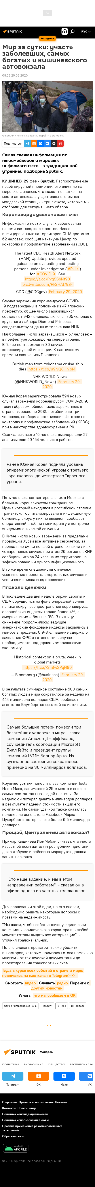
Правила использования (36, 1102)
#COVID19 (46, 273)
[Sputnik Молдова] (13, 33)
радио (62, 983)
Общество (56, 1064)
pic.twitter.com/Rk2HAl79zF (47, 284)
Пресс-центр (26, 1108)
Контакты (9, 1108)
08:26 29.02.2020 (15, 75)
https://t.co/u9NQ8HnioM (51, 369)
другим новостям (61, 985)
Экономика (34, 1064)
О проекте (9, 1102)
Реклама (61, 1102)
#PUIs (73, 268)
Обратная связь (13, 1136)
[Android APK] (16, 1149)
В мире (61, 1005)
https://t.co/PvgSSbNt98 (47, 279)
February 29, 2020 (65, 291)
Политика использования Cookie (25, 1120)
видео (31, 983)
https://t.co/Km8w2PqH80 (47, 667)
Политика (10, 1064)
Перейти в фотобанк (51, 135)
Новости (47, 1005)
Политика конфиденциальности (25, 1114)
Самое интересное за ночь (20, 1005)
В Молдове (77, 1005)
